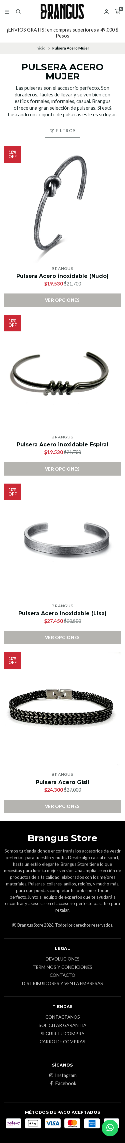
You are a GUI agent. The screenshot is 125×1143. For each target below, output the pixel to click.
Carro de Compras (62, 1042)
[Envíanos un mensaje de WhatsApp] (110, 1128)
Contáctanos (62, 1017)
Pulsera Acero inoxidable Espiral (62, 444)
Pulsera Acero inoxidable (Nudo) (62, 276)
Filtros (65, 130)
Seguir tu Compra (62, 1034)
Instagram (66, 1075)
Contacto (62, 975)
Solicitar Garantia (62, 1025)
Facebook (65, 1083)
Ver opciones (62, 300)
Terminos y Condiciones (62, 967)
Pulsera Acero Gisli (62, 782)
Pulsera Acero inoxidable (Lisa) (62, 613)
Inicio (40, 48)
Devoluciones (63, 959)
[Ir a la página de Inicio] (62, 11)
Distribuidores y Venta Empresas (62, 983)
